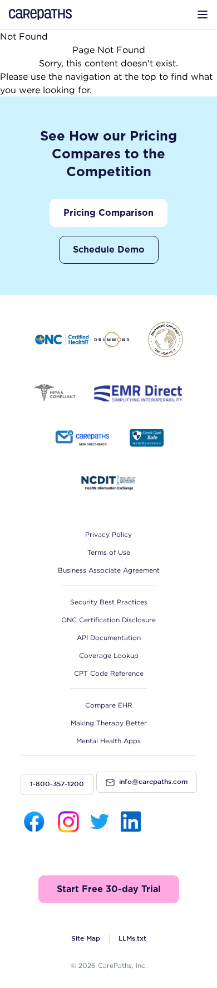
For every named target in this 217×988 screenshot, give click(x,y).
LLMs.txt (132, 939)
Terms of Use (108, 552)
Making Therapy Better (109, 723)
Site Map (85, 939)
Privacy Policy (108, 534)
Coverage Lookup (109, 655)
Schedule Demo (109, 249)
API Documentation (109, 637)
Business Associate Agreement (109, 570)
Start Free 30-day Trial (109, 889)
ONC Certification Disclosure (108, 619)
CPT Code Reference (109, 673)
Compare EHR (108, 705)
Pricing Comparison (108, 213)
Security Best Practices (108, 602)
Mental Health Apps (108, 740)
